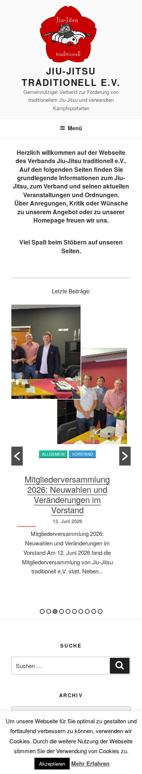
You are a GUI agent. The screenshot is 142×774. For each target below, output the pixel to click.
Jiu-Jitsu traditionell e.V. (71, 76)
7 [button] (80, 611)
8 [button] (87, 611)
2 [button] (48, 611)
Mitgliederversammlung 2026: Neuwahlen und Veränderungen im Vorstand (67, 494)
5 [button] (68, 611)
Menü (75, 128)
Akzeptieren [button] (52, 763)
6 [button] (74, 611)
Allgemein (53, 454)
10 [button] (100, 611)
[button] (17, 456)
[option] (71, 445)
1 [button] (42, 611)
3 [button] (55, 611)
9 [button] (93, 611)
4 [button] (61, 611)
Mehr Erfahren (90, 763)
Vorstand (82, 454)
